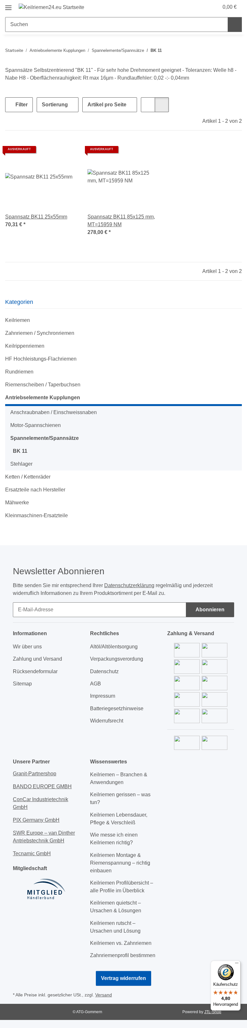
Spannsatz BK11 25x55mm (36, 216)
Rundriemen (19, 371)
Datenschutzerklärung (129, 585)
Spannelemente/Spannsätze (44, 438)
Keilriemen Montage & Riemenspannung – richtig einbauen (120, 862)
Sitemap (22, 683)
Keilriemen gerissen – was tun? (120, 798)
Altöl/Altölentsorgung (114, 646)
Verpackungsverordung (116, 659)
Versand (103, 994)
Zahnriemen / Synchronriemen (39, 333)
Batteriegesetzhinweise (116, 708)
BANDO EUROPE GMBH (42, 786)
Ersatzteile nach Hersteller (35, 489)
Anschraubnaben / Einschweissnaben (53, 412)
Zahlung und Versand (37, 659)
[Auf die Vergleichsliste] (49, 152)
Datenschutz (104, 671)
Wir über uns (27, 646)
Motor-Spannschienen (35, 425)
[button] (188, 7)
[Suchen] (235, 24)
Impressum (102, 696)
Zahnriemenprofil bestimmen (122, 955)
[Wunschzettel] (201, 7)
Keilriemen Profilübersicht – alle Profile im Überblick (121, 886)
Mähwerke (17, 502)
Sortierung (55, 104)
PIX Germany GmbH (36, 820)
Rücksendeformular (35, 671)
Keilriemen (17, 320)
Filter (21, 104)
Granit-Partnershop (34, 773)
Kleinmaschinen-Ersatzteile (36, 515)
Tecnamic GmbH (32, 853)
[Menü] (237, 964)
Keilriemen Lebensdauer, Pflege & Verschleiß (118, 818)
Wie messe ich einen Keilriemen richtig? (114, 838)
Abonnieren (210, 609)
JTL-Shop (212, 1012)
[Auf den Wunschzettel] (66, 152)
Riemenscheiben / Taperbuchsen (42, 384)
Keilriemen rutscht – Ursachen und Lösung (115, 927)
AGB (95, 683)
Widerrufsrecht (106, 720)
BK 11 (20, 451)
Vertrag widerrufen (123, 978)
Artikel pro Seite (106, 104)
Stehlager (21, 464)
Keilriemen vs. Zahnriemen (120, 943)
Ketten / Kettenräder (27, 477)
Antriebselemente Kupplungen (42, 397)
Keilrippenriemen (24, 346)
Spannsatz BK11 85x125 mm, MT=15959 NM (121, 220)
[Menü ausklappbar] (8, 5)
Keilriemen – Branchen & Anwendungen (118, 778)
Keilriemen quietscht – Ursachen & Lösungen (115, 906)
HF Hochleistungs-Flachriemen (41, 359)
